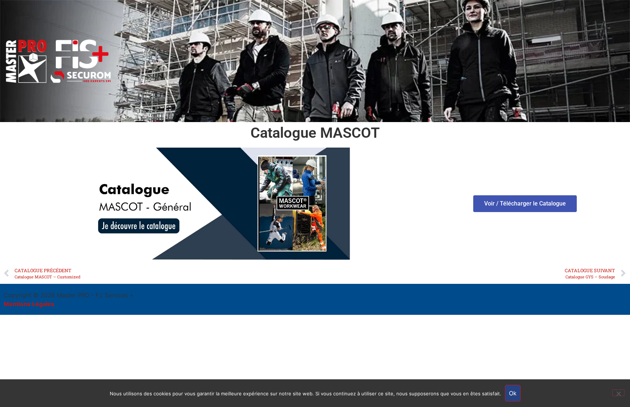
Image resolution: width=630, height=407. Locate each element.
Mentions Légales (29, 304)
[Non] (618, 393)
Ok (513, 393)
